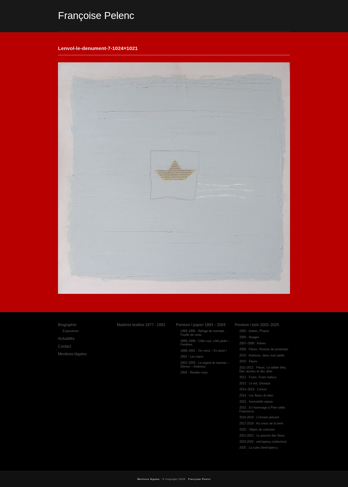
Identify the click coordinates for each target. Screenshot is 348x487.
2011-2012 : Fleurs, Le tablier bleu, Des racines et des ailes (263, 369)
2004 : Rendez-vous (194, 372)
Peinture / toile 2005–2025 (257, 325)
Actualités (66, 338)
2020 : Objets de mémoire (257, 429)
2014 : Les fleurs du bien (256, 395)
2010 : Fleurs (248, 361)
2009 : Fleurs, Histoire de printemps (263, 349)
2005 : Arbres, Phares (254, 331)
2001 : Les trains (191, 356)
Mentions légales (72, 354)
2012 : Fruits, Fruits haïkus (258, 377)
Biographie (67, 325)
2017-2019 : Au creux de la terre (261, 423)
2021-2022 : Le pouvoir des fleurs (262, 435)
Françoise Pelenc (96, 15)
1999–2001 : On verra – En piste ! (203, 350)
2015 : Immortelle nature (256, 401)
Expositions (71, 331)
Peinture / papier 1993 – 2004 (201, 325)
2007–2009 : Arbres (252, 343)
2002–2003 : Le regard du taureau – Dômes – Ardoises (204, 364)
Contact (64, 346)
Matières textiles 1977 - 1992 (141, 325)
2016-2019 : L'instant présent (259, 417)
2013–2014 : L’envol (253, 389)
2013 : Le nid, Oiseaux (254, 383)
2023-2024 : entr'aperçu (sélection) (262, 441)
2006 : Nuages (249, 337)
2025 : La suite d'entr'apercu (258, 447)
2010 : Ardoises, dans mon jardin (261, 355)
